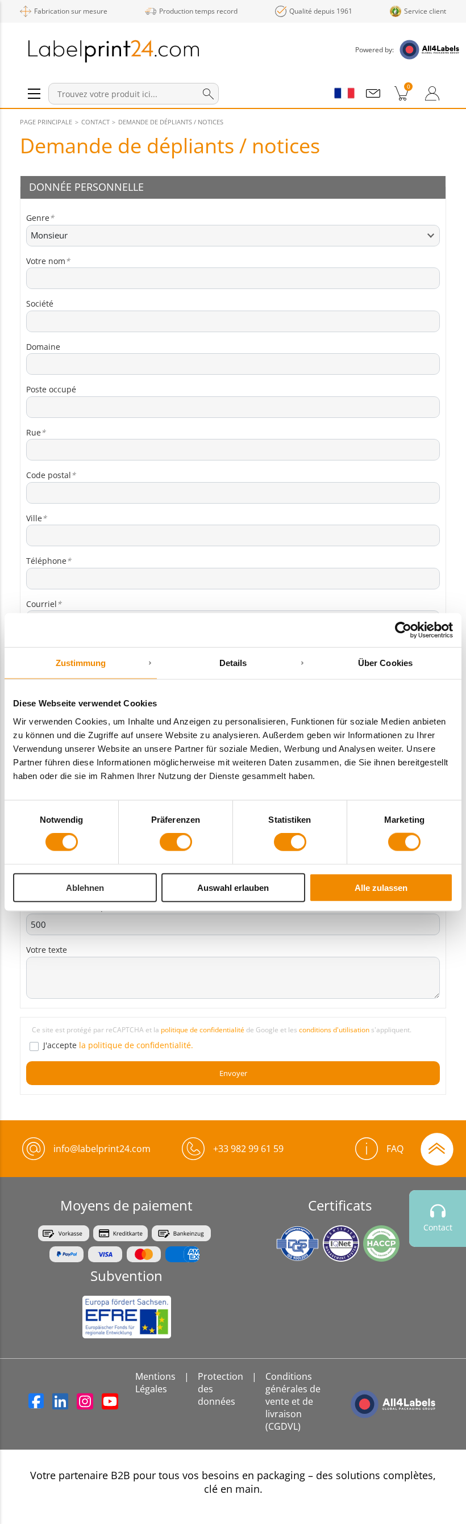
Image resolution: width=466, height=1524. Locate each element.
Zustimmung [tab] (81, 663)
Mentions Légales (155, 1382)
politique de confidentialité (202, 1030)
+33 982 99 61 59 (248, 1148)
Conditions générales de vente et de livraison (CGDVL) (293, 1401)
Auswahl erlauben (233, 887)
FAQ (394, 1148)
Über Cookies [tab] (385, 663)
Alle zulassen (381, 887)
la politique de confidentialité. (136, 1045)
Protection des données (220, 1389)
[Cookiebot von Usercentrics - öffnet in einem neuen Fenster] (403, 630)
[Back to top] (437, 1148)
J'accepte (118, 1045)
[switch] (176, 842)
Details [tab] (233, 663)
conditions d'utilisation (334, 1030)
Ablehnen (85, 887)
